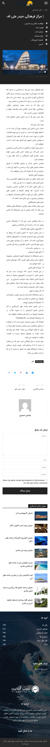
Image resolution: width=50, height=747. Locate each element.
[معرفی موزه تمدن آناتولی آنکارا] (41, 528)
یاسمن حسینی (25, 415)
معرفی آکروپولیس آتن (24, 513)
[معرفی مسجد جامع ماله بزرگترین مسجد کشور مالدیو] (41, 590)
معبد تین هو (20, 389)
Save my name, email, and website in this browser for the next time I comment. (25, 482)
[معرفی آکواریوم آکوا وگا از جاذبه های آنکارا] (41, 540)
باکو (33, 361)
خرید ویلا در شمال (40, 669)
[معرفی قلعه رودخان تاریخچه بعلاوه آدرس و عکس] (41, 602)
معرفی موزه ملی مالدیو (24, 550)
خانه (46, 10)
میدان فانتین (38, 389)
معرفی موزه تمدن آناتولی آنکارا (21, 525)
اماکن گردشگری (37, 10)
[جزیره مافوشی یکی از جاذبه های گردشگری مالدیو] (41, 565)
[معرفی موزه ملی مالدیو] (41, 553)
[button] (3, 3)
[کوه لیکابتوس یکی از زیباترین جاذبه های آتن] (41, 578)
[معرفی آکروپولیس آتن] (41, 515)
